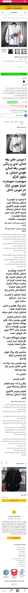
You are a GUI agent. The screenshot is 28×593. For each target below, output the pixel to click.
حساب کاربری (3, 591)
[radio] (26, 82)
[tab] (21, 121)
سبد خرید (10, 590)
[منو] (25, 12)
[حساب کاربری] (3, 590)
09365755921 (16, 538)
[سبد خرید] (2, 12)
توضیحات (21, 122)
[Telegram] (13, 584)
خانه (26, 18)
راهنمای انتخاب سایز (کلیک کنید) (14, 74)
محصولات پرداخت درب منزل (19, 18)
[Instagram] (16, 584)
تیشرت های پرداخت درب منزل (17, 61)
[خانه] (24, 590)
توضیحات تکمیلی (14, 122)
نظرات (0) (7, 122)
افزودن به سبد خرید (11, 102)
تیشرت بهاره (23, 495)
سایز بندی (24, 85)
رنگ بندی (24, 78)
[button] (2, 34)
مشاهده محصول (22, 468)
